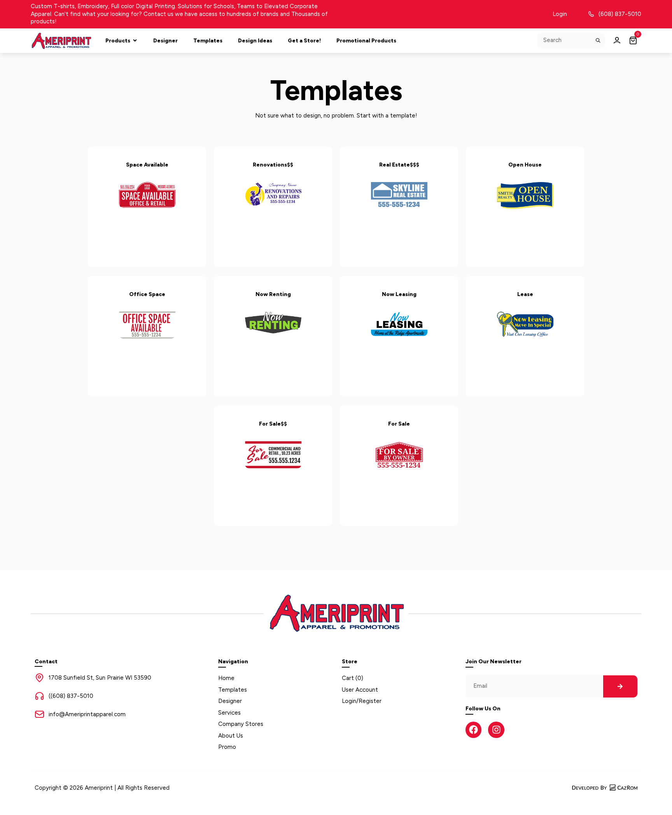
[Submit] (598, 40)
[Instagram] (496, 730)
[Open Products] (135, 41)
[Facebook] (473, 730)
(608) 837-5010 (619, 14)
